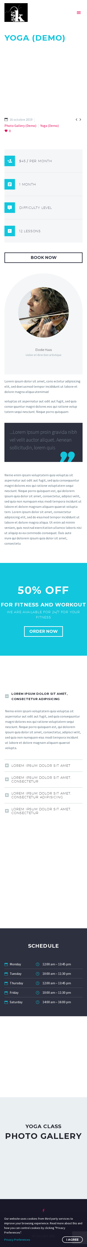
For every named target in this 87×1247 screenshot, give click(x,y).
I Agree (72, 1240)
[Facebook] (43, 1210)
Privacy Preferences (17, 1240)
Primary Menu (79, 12)
